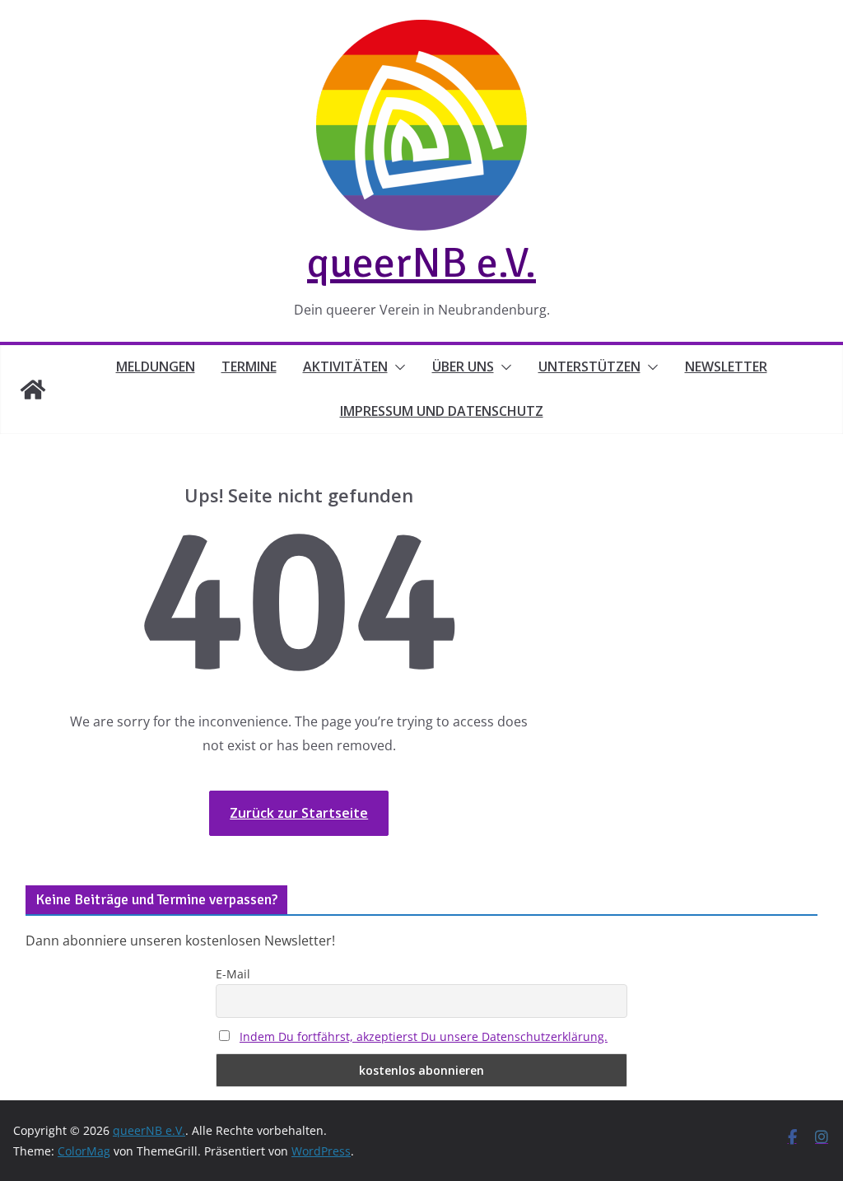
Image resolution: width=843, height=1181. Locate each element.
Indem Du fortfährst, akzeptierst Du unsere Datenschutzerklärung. (424, 1036)
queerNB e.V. (421, 262)
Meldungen (155, 366)
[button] (397, 367)
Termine (249, 366)
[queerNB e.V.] (33, 389)
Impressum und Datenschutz (441, 411)
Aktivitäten (345, 366)
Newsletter (726, 366)
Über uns (463, 366)
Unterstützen (589, 366)
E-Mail (233, 974)
